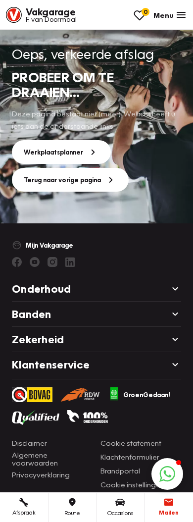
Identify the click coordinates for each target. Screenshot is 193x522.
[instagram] (52, 262)
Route (72, 513)
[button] (167, 474)
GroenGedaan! (146, 395)
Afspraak (24, 512)
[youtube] (35, 262)
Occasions (120, 513)
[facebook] (17, 262)
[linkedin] (70, 262)
